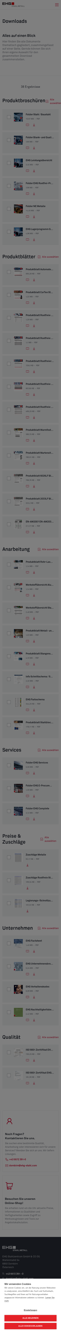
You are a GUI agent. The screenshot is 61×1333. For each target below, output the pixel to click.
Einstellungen (30, 1310)
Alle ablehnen (30, 1318)
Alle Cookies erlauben (30, 1326)
